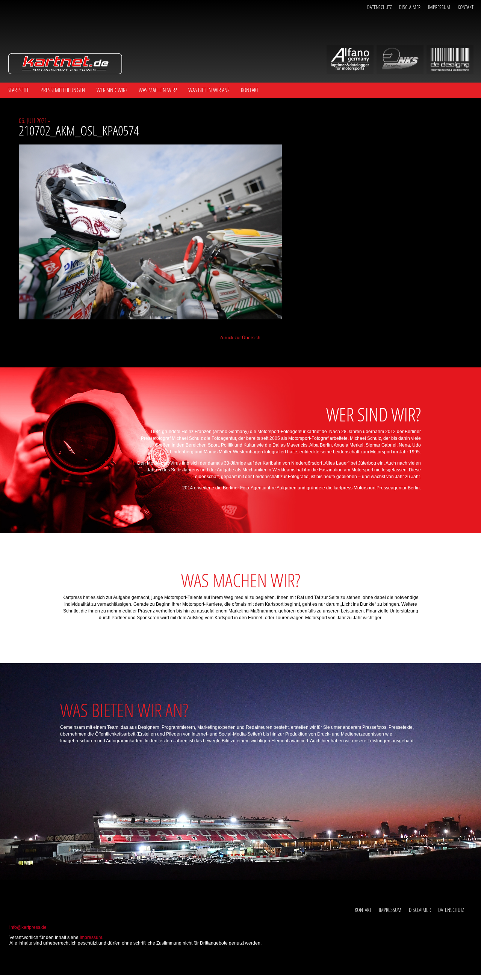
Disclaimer (409, 7)
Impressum (439, 7)
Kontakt (465, 7)
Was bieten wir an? (209, 90)
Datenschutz (379, 7)
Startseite (18, 90)
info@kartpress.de (28, 927)
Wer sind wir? (112, 90)
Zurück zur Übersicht (240, 337)
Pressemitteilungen (63, 90)
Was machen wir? (158, 90)
